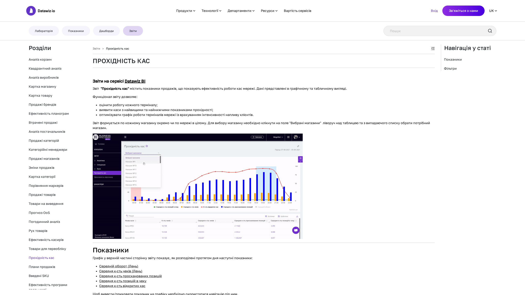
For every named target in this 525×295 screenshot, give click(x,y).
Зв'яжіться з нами (463, 11)
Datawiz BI (135, 80)
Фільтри (450, 68)
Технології (210, 11)
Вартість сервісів (297, 11)
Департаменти (239, 11)
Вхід (434, 11)
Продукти (184, 11)
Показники (453, 59)
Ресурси (267, 11)
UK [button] (491, 11)
